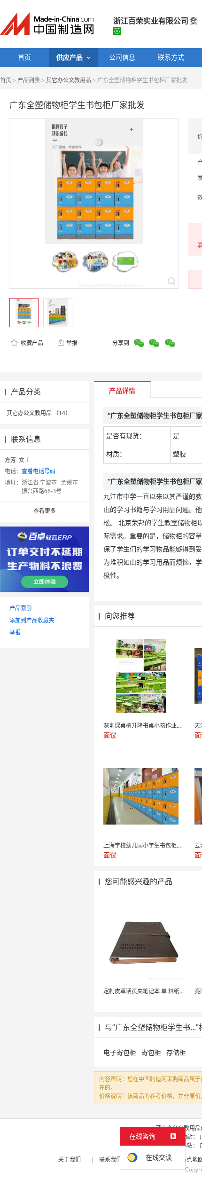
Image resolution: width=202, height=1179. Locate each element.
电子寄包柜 (119, 1052)
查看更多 (44, 511)
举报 (72, 343)
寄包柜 (151, 1052)
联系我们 (110, 1159)
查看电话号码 (38, 471)
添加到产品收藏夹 (31, 620)
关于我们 (69, 1159)
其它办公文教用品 (68, 80)
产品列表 (28, 80)
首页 (5, 80)
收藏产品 (31, 343)
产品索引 (20, 608)
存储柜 (176, 1052)
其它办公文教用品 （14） (39, 413)
